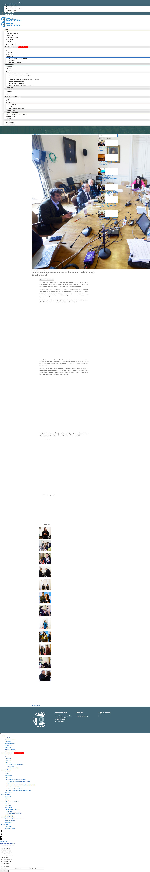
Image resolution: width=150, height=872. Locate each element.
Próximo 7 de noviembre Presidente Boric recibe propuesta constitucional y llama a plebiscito (108, 178)
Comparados (12, 60)
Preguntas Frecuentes (12, 44)
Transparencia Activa (10, 4)
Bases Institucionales (12, 37)
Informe (8, 95)
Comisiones (9, 52)
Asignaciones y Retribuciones (14, 8)
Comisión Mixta (9, 89)
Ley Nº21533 (9, 39)
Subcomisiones (10, 70)
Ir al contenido (3, 841)
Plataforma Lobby (9, 12)
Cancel (6, 870)
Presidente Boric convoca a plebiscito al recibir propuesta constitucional (107, 148)
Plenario (8, 50)
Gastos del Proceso (11, 10)
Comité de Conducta (11, 43)
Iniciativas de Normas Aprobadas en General (20, 76)
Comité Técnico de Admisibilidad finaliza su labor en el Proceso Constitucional (108, 163)
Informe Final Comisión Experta (17, 83)
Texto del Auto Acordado (15, 104)
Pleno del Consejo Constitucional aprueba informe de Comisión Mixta (108, 219)
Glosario (11, 106)
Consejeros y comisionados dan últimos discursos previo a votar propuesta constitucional (108, 205)
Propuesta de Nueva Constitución (18, 58)
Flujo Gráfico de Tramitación (16, 108)
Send (2, 870)
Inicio (6, 29)
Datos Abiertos (9, 14)
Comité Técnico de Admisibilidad (13, 96)
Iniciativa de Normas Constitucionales (19, 74)
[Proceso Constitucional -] (11, 19)
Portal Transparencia (11, 7)
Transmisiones (10, 122)
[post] (101, 143)
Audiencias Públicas (11, 116)
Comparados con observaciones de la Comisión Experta (24, 79)
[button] (7, 843)
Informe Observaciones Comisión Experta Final (21, 85)
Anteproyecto (9, 87)
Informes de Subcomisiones (16, 81)
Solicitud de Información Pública (13, 3)
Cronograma (9, 35)
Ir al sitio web (9, 118)
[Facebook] (98, 716)
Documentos (9, 56)
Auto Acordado (10, 102)
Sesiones (8, 93)
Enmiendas (9, 54)
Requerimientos (10, 110)
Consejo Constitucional (16, 46)
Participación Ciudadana (11, 112)
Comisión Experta (9, 64)
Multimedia (8, 120)
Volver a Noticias (36, 134)
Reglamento (9, 41)
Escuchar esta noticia (47, 279)
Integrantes (9, 48)
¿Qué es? (8, 31)
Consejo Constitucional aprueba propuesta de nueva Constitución (108, 192)
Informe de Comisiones (15, 62)
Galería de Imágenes (11, 124)
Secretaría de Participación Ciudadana (16, 114)
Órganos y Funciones (12, 33)
